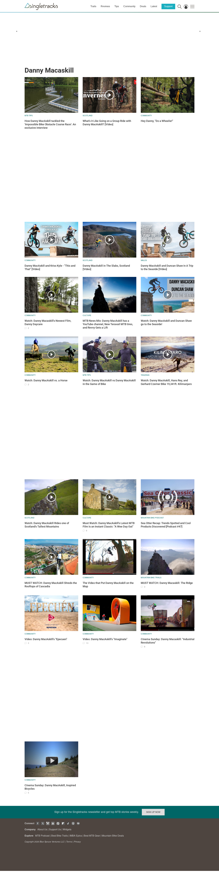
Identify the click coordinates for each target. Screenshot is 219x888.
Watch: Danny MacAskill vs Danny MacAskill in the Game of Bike (109, 382)
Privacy (77, 841)
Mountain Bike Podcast (152, 517)
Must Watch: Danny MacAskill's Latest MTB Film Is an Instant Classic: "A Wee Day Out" (109, 525)
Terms (69, 841)
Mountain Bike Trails (151, 577)
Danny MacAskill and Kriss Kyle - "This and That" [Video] (50, 267)
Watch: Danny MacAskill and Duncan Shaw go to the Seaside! (166, 322)
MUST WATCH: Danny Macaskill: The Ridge (167, 582)
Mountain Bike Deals (113, 835)
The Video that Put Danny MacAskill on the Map (108, 584)
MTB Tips (29, 115)
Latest (154, 6)
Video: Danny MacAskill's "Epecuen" (46, 639)
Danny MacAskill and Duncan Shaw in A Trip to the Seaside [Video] (167, 267)
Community (129, 6)
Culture (87, 315)
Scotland (88, 115)
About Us (42, 829)
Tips (116, 6)
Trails (93, 6)
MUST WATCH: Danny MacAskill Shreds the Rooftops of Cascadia (51, 584)
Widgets (67, 829)
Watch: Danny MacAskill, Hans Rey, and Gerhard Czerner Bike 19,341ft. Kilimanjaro (166, 382)
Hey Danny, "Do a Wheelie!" (157, 120)
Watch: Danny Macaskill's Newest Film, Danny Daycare (48, 322)
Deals (143, 6)
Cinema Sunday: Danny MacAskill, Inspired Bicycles (50, 787)
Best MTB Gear (92, 835)
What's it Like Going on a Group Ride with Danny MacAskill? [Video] (107, 122)
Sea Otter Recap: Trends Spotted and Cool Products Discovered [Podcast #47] (166, 525)
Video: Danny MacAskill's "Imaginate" (105, 639)
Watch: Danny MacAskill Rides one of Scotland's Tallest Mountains (47, 525)
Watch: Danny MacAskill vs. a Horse (46, 380)
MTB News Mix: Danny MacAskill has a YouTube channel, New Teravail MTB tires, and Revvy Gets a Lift (108, 324)
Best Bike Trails (59, 835)
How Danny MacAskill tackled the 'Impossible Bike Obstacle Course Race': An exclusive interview (50, 124)
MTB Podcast (42, 835)
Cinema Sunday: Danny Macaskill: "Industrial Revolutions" (167, 641)
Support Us (55, 829)
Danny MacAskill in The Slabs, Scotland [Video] (106, 267)
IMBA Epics (76, 835)
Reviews (105, 6)
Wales (144, 260)
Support (168, 6)
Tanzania (145, 375)
